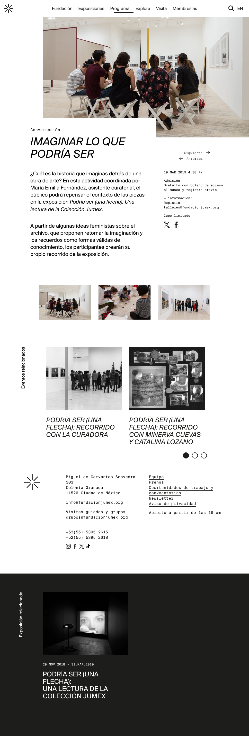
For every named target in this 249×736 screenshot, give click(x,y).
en (240, 8)
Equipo (156, 476)
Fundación (62, 8)
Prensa (156, 482)
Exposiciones (91, 8)
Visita (161, 8)
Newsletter (161, 498)
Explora (142, 8)
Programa (119, 8)
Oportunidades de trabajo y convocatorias (181, 490)
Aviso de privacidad (172, 503)
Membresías (185, 8)
